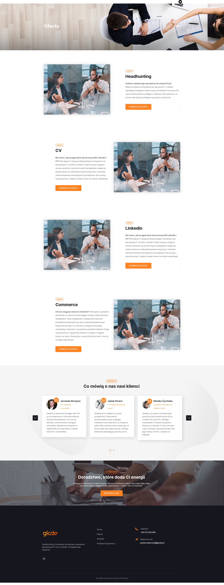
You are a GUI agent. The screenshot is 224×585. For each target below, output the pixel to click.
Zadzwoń (144, 528)
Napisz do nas (146, 539)
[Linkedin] (180, 2)
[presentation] (35, 418)
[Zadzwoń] (136, 529)
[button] (110, 450)
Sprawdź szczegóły (138, 107)
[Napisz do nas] (136, 539)
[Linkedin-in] (44, 559)
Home (168, 26)
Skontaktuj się (111, 493)
